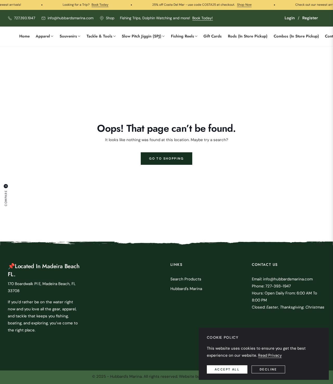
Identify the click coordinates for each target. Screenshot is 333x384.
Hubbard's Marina (186, 288)
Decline (268, 369)
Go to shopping (166, 158)
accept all (227, 369)
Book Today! (202, 18)
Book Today (92, 5)
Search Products (185, 279)
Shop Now (236, 5)
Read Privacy (270, 355)
